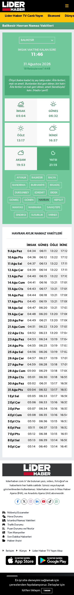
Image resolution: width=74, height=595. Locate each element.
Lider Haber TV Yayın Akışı (48, 550)
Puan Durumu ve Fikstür (20, 528)
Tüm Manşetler (16, 532)
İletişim (10, 550)
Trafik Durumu (15, 524)
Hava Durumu (15, 516)
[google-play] (53, 561)
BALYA (52, 177)
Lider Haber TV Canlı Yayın (24, 15)
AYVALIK (21, 177)
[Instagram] (31, 502)
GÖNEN (28, 200)
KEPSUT (58, 200)
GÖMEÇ (14, 200)
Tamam (46, 591)
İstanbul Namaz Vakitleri (21, 520)
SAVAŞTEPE (53, 207)
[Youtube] (44, 502)
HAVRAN (44, 200)
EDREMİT (40, 192)
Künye (23, 550)
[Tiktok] (50, 502)
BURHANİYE (38, 185)
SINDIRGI (21, 215)
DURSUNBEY (22, 192)
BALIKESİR (37, 177)
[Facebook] (18, 502)
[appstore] (21, 561)
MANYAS (17, 207)
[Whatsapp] (56, 502)
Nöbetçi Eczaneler (18, 512)
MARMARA (34, 207)
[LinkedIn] (37, 502)
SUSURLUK (37, 215)
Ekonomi (54, 15)
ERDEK (53, 192)
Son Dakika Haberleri (19, 536)
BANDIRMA (19, 185)
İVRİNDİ (52, 215)
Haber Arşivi (14, 540)
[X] (24, 502)
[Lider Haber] (13, 6)
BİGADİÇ (55, 185)
